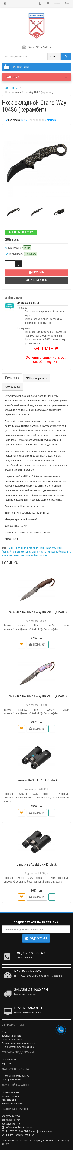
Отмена (47, 592)
